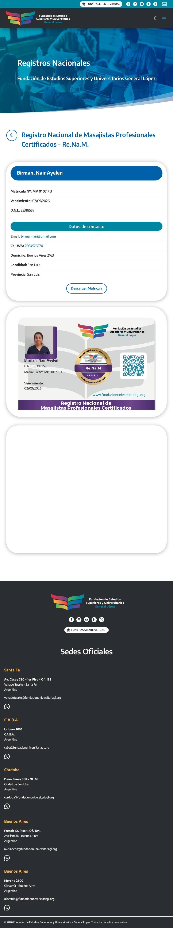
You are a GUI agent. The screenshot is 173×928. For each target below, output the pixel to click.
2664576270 (34, 246)
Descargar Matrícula (86, 288)
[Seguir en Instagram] (135, 4)
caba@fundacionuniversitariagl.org (26, 747)
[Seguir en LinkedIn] (148, 4)
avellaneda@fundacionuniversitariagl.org (30, 849)
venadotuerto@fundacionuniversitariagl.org (32, 697)
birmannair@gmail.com (38, 236)
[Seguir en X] (155, 4)
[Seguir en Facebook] (128, 4)
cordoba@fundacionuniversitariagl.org (29, 797)
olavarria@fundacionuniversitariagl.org (29, 899)
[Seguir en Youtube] (142, 4)
